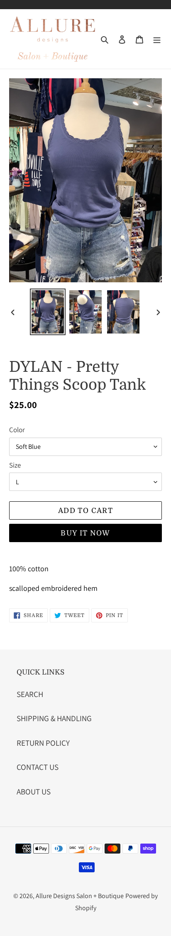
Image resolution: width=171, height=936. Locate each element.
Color (17, 429)
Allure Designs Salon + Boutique (80, 895)
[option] (48, 311)
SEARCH (30, 694)
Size (15, 465)
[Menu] (157, 39)
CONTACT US (38, 767)
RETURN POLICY (43, 743)
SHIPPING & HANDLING (54, 718)
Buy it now (85, 533)
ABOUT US (34, 792)
